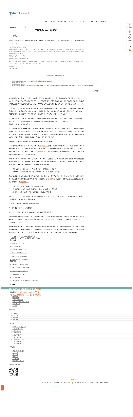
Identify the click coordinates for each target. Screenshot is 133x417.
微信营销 (25, 292)
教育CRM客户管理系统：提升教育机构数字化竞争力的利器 (25, 280)
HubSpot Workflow (18, 339)
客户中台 (15, 296)
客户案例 (91, 21)
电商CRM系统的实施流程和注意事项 (19, 264)
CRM (15, 289)
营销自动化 (20, 295)
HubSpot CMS (16, 337)
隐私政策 (73, 379)
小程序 (35, 289)
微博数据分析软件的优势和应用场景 (19, 259)
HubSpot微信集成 (17, 300)
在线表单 (15, 317)
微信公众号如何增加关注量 (17, 243)
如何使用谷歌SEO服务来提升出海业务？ (20, 267)
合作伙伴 (15, 353)
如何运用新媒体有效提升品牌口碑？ (19, 271)
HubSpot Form (16, 332)
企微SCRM (15, 315)
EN (97, 21)
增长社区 (82, 21)
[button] (13, 240)
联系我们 (39, 288)
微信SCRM (15, 298)
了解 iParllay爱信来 (18, 351)
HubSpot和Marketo (18, 343)
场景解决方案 (62, 21)
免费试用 (103, 21)
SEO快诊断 (129, 34)
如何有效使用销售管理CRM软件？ (18, 274)
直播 (28, 292)
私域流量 (32, 292)
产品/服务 (52, 21)
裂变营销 (34, 295)
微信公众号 (18, 292)
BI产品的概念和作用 (15, 277)
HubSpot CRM (16, 331)
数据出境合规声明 (18, 361)
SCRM (29, 289)
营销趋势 (27, 295)
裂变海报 (15, 319)
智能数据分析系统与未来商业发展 (18, 256)
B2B (11, 289)
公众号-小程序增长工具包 (20, 302)
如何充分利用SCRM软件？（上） (18, 249)
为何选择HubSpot (17, 329)
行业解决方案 (73, 21)
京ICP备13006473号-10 (100, 382)
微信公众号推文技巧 (15, 246)
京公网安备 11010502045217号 (83, 382)
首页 (46, 21)
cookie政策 (15, 359)
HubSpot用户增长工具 (19, 327)
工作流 (14, 306)
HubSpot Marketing (18, 334)
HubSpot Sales (16, 336)
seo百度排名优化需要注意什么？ (18, 253)
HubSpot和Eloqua (17, 341)
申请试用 (129, 28)
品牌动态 (15, 355)
